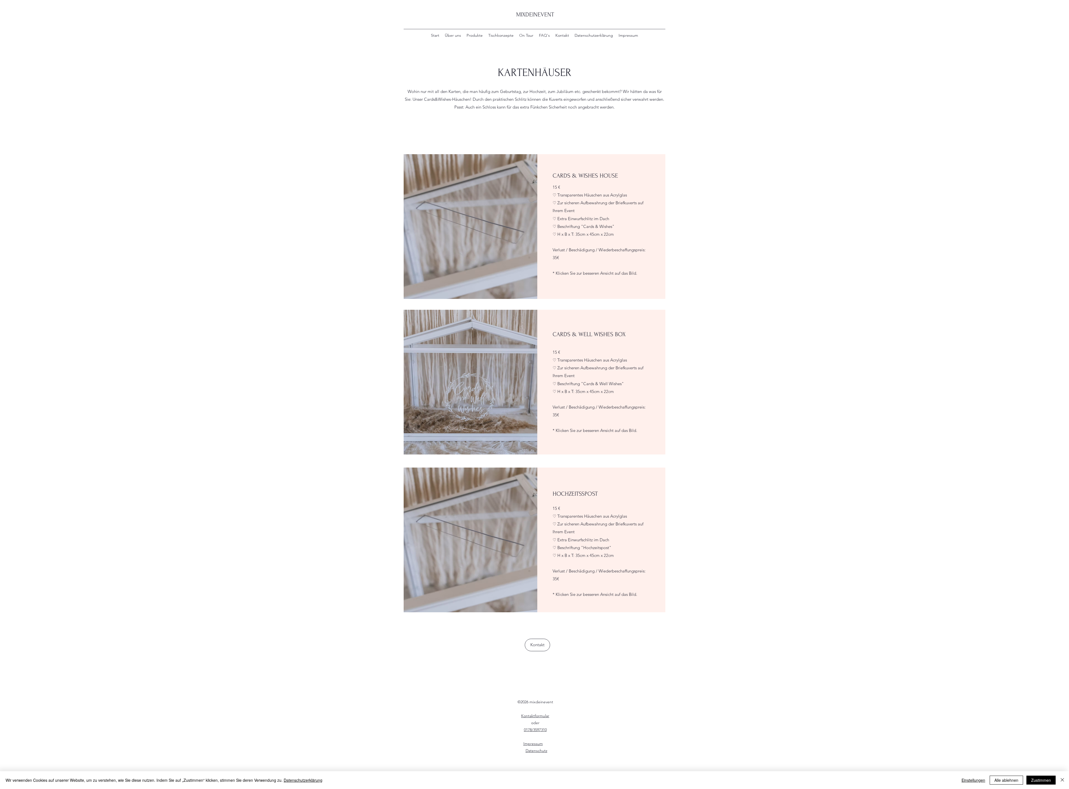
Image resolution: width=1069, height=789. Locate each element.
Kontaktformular (535, 715)
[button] (467, 226)
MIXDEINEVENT (535, 14)
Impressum (533, 743)
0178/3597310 (535, 729)
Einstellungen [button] (973, 780)
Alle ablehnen (1006, 780)
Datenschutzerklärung (303, 780)
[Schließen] (1062, 780)
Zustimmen (1041, 780)
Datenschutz (536, 750)
